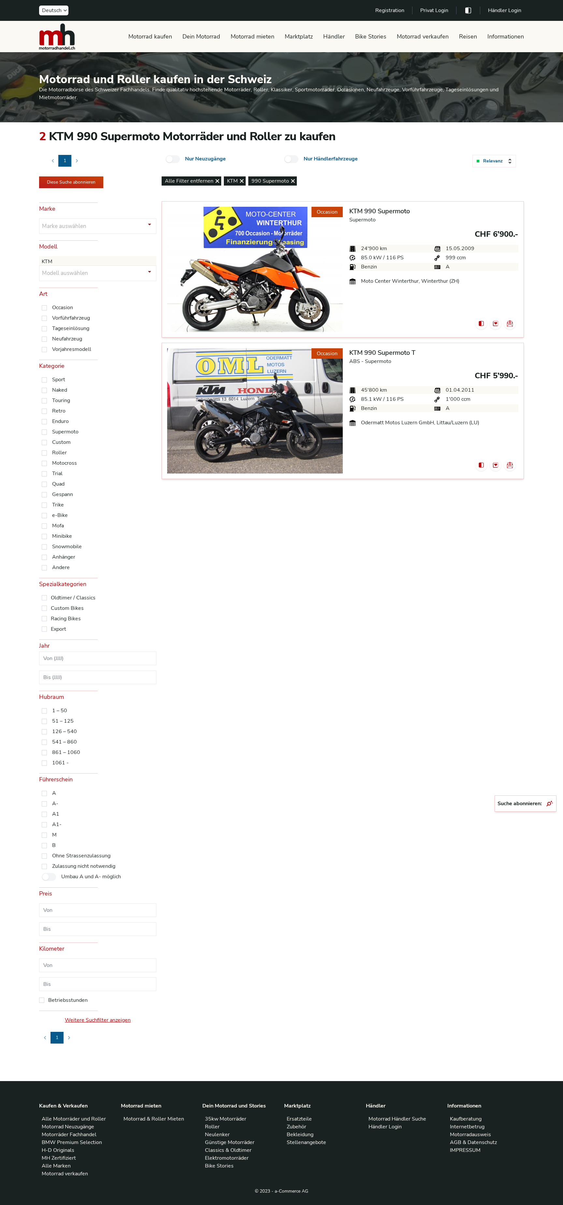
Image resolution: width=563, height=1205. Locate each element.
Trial (57, 473)
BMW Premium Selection (72, 1142)
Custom (61, 442)
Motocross (64, 463)
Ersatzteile (299, 1118)
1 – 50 (59, 710)
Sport (58, 379)
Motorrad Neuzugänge (68, 1126)
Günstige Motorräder (229, 1142)
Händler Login (504, 10)
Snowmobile (67, 546)
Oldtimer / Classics (73, 597)
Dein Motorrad (201, 36)
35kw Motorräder (225, 1118)
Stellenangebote (306, 1142)
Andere (61, 567)
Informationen (505, 36)
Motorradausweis (470, 1134)
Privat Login (434, 10)
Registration (389, 10)
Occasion (62, 307)
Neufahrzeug (67, 338)
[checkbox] (173, 159)
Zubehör (296, 1126)
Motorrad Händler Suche (397, 1118)
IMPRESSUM (465, 1150)
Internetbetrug (467, 1126)
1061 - (60, 762)
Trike (58, 504)
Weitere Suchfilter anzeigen (98, 1020)
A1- (57, 824)
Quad (58, 484)
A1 (55, 814)
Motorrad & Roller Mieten (153, 1118)
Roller (59, 452)
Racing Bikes (66, 618)
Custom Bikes (67, 608)
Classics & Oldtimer (228, 1150)
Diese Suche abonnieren (71, 182)
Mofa (58, 525)
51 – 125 (63, 721)
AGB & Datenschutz (473, 1142)
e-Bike (60, 515)
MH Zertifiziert (59, 1158)
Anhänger (63, 557)
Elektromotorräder (227, 1158)
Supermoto (65, 431)
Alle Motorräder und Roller (74, 1118)
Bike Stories (370, 36)
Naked (59, 390)
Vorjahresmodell (71, 349)
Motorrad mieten (252, 36)
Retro (58, 410)
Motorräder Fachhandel (69, 1134)
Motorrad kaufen (150, 36)
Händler (334, 36)
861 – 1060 (66, 752)
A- (55, 803)
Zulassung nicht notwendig (83, 866)
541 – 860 (64, 742)
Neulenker (217, 1134)
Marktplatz (299, 36)
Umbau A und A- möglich (91, 876)
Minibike (62, 536)
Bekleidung (300, 1134)
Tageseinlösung (70, 328)
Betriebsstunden (68, 1000)
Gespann (62, 494)
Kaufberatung (466, 1118)
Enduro (60, 421)
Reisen (468, 36)
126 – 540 (64, 731)
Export (58, 629)
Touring (61, 400)
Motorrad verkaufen (423, 36)
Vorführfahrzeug (71, 318)
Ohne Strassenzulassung (81, 855)
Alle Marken (56, 1165)
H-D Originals (58, 1150)
